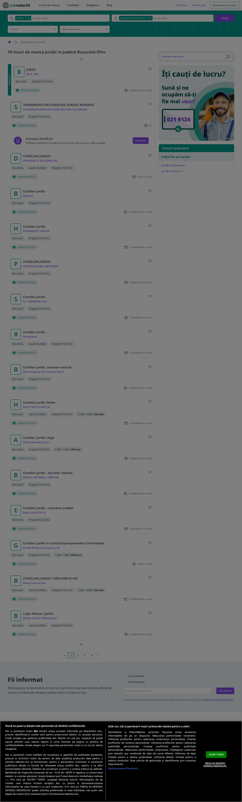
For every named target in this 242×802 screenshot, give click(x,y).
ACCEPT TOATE (216, 754)
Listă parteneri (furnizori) (123, 768)
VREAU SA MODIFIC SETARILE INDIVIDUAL (215, 764)
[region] (121, 761)
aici (6, 779)
